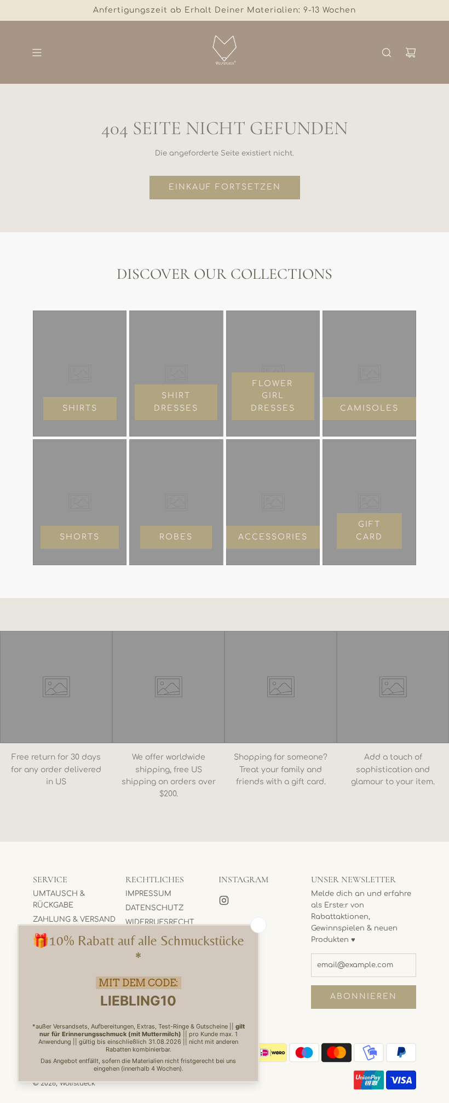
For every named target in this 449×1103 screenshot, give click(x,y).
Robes (176, 537)
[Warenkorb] (411, 53)
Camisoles (369, 408)
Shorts (80, 537)
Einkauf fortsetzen (225, 187)
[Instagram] (224, 900)
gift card (369, 530)
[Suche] (387, 53)
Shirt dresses (176, 402)
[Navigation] (37, 53)
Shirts (79, 408)
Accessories (273, 537)
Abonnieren (363, 996)
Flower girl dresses (273, 396)
